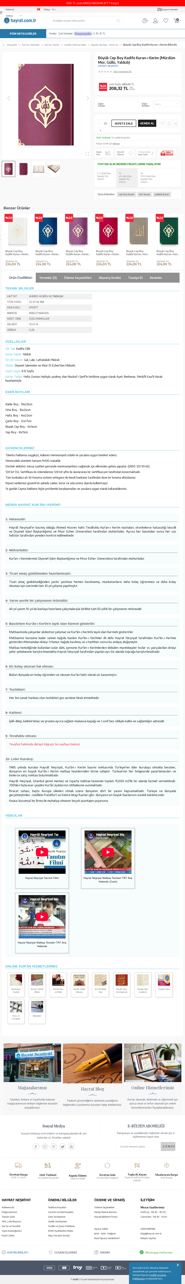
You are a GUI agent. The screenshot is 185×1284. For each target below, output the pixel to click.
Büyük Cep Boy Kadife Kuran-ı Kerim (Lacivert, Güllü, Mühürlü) (47, 253)
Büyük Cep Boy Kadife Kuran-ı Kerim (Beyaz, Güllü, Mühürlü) (16, 253)
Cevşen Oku (164, 989)
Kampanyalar (83, 33)
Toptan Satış (8, 1216)
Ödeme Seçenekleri (104, 1207)
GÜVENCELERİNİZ (65, 1252)
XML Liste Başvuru (11, 1221)
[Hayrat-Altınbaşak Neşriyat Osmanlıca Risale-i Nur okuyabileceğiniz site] (122, 984)
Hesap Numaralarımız (105, 1212)
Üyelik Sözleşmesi (57, 1221)
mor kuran (144, 194)
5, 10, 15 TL (99, 33)
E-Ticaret (82, 1279)
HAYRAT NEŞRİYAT (108, 66)
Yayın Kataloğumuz (12, 1230)
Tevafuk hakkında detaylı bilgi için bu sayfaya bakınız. (45, 744)
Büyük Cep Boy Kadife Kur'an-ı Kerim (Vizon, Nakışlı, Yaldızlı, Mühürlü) (137, 253)
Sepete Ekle (124, 123)
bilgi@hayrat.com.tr (151, 1233)
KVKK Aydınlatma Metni (60, 1230)
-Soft (74, 1279)
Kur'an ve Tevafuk (11, 1226)
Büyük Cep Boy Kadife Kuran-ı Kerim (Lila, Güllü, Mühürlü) (77, 253)
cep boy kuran (126, 194)
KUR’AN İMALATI (17, 1252)
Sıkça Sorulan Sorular (59, 1235)
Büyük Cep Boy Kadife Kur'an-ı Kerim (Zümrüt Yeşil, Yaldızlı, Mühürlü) (169, 253)
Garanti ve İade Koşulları (61, 1212)
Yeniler (53, 33)
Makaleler (37, 1016)
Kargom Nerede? (170, 9)
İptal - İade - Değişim (105, 1233)
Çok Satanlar (66, 33)
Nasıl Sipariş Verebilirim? (107, 1238)
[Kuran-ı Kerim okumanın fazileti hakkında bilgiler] (16, 984)
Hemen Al (147, 123)
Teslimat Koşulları (57, 1207)
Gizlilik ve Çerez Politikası (61, 1226)
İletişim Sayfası (148, 1238)
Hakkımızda (8, 1207)
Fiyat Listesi (8, 1235)
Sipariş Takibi (101, 1228)
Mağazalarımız (9, 1212)
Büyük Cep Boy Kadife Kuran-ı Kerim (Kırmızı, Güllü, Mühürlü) (107, 253)
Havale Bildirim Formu (105, 1216)
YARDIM (105, 1252)
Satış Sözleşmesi (56, 1216)
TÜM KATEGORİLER (23, 33)
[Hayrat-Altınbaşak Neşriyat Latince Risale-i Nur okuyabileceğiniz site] (143, 984)
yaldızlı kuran (162, 194)
